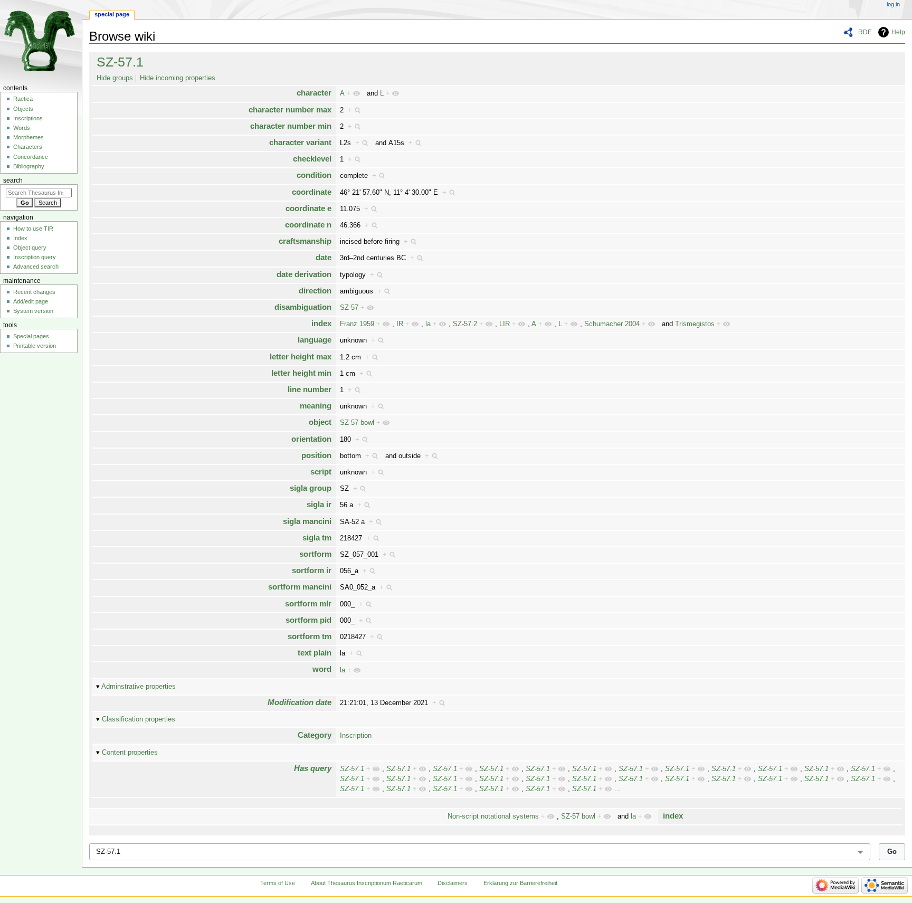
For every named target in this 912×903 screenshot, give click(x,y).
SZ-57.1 (120, 61)
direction (315, 290)
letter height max (300, 356)
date (323, 257)
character (314, 92)
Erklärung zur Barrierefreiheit (520, 883)
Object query (29, 247)
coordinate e (308, 208)
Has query (312, 768)
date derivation (304, 274)
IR (399, 324)
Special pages (31, 336)
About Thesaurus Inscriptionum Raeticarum (366, 883)
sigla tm (316, 537)
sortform (315, 553)
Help (898, 32)
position (316, 455)
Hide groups (115, 78)
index (321, 323)
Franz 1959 (357, 324)
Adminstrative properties (138, 686)
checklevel (312, 158)
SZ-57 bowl (357, 422)
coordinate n (308, 224)
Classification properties (138, 719)
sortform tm (309, 636)
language (314, 339)
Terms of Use (277, 883)
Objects (23, 109)
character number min (290, 125)
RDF (864, 32)
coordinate (311, 191)
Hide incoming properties (177, 78)
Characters (27, 147)
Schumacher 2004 (612, 324)
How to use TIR (33, 228)
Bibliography (28, 166)
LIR (504, 324)
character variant (300, 142)
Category (314, 734)
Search (13, 180)
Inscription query (34, 257)
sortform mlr (308, 603)
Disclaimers (453, 883)
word (321, 668)
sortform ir (311, 570)
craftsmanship (305, 240)
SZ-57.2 (465, 324)
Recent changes (34, 292)
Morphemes (28, 137)
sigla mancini (307, 521)
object (320, 421)
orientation (311, 438)
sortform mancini (299, 586)
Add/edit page (30, 301)
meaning (315, 405)
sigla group (310, 487)
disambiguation (302, 306)
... (617, 789)
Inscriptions (28, 118)
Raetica (23, 99)
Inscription (356, 735)
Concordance (30, 157)
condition (314, 174)
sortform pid (308, 619)
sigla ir (319, 504)
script (320, 471)
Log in (893, 4)
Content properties (130, 752)
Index (20, 238)
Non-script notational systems (493, 816)
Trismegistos (695, 324)
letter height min (301, 372)
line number (309, 389)
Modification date (299, 702)
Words (21, 128)
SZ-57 (349, 307)
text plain (314, 652)
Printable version (34, 346)
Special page (111, 14)
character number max (290, 109)
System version (33, 311)
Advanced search (36, 266)
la (428, 324)
